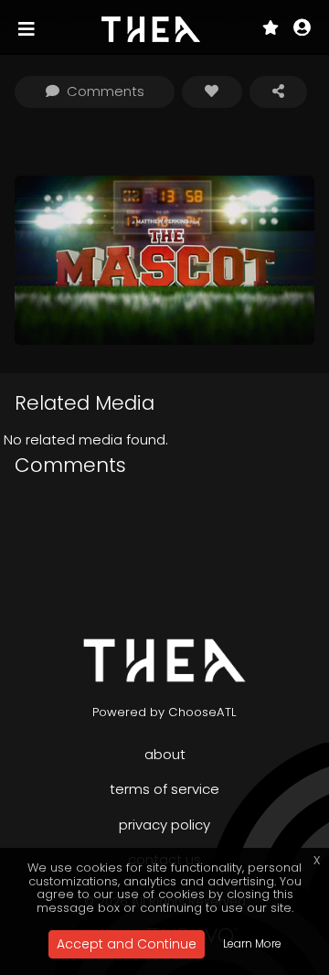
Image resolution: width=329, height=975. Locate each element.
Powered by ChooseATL (164, 712)
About (165, 754)
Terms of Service (164, 788)
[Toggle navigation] (28, 29)
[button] (302, 29)
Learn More (252, 943)
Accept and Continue (126, 944)
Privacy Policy (164, 824)
